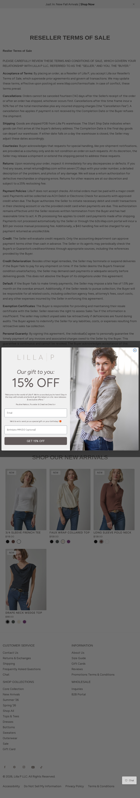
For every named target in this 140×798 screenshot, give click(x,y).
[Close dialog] (134, 350)
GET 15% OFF (36, 441)
